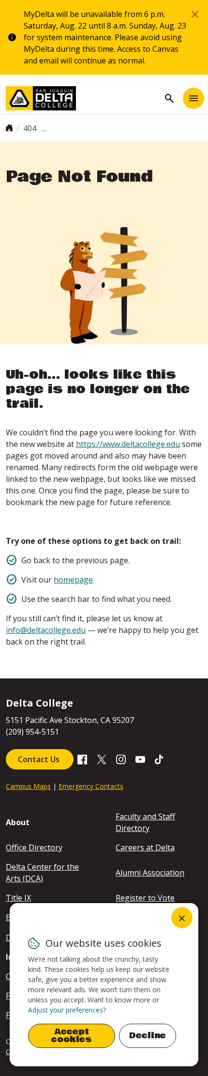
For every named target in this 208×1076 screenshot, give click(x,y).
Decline (147, 1036)
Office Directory (34, 847)
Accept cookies (71, 1035)
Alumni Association (150, 872)
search (169, 98)
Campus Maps (28, 786)
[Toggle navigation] (193, 98)
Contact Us (39, 759)
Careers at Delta (145, 847)
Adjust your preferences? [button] (67, 1010)
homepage (73, 579)
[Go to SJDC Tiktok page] (159, 758)
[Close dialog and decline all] (182, 917)
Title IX (18, 897)
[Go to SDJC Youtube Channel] (140, 758)
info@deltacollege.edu (46, 630)
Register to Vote (145, 897)
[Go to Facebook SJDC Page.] (82, 758)
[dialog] (104, 984)
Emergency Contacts (91, 786)
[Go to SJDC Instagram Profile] (121, 758)
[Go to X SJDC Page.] (101, 758)
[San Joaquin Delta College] (82, 98)
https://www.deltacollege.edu (128, 444)
